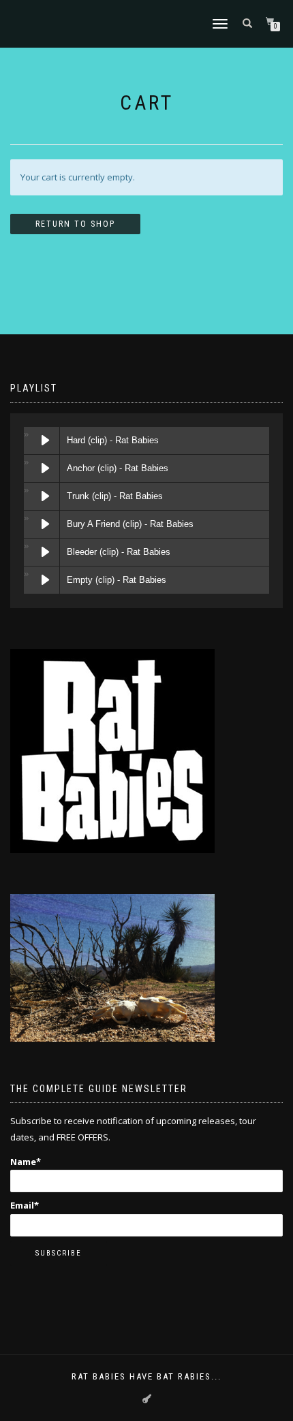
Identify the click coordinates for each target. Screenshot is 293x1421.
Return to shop (75, 224)
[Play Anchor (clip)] (45, 468)
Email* (24, 1205)
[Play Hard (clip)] (45, 440)
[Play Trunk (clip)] (45, 496)
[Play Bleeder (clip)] (45, 552)
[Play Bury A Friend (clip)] (45, 524)
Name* (25, 1161)
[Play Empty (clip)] (45, 580)
